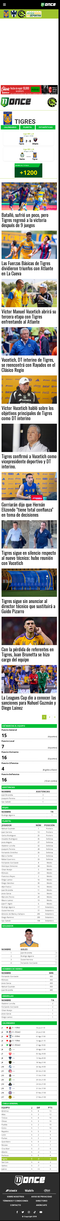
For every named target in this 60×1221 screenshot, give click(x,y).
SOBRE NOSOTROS (15, 1196)
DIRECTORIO (41, 1201)
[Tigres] (6, 14)
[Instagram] (29, 1212)
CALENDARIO (10, 127)
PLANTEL (27, 127)
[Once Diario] (29, 1181)
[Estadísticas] (21, 14)
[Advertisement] (30, 51)
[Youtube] (41, 1212)
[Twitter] (23, 1212)
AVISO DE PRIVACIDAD (41, 1196)
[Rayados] (14, 14)
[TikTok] (34, 1212)
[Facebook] (17, 1212)
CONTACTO (15, 1205)
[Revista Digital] (33, 14)
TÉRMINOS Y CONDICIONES (15, 1201)
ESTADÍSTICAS (45, 127)
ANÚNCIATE (41, 1205)
